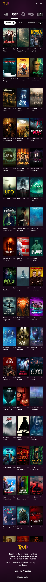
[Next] (40, 14)
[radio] (6, 14)
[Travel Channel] (6, 3)
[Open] (41, 4)
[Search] (36, 4)
